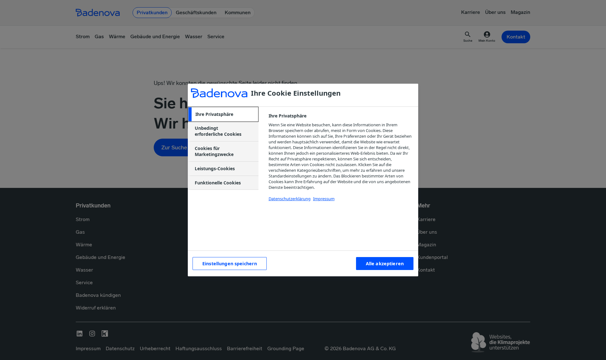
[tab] (223, 114)
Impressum (324, 198)
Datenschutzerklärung (290, 198)
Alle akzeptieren (385, 264)
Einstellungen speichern (229, 264)
